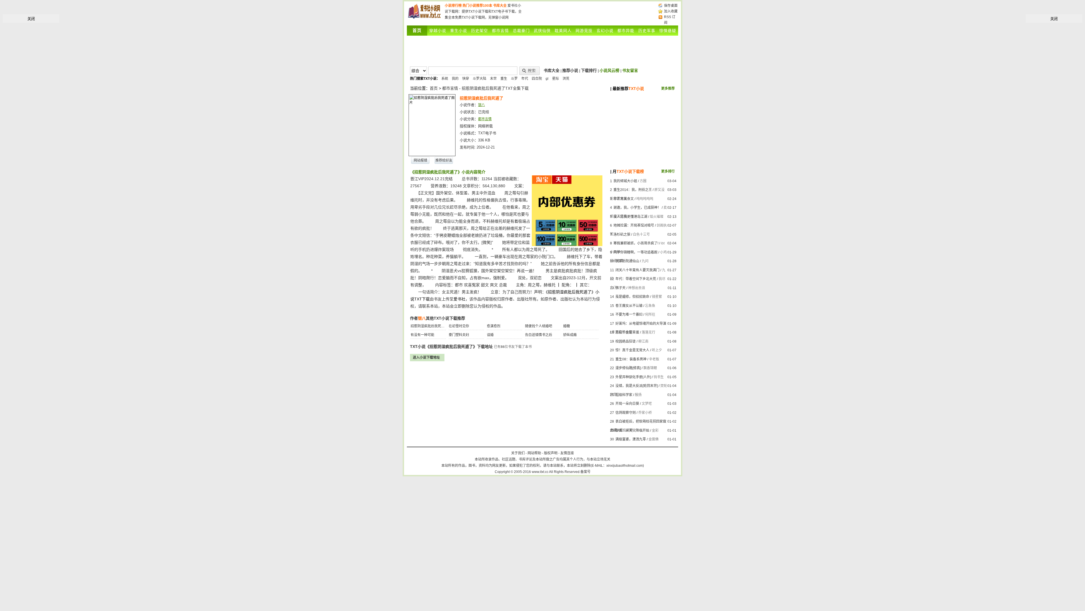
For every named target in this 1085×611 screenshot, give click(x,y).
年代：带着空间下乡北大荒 (635, 279)
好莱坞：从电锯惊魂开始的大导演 (640, 324)
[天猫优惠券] (567, 244)
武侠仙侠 (542, 30)
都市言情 (500, 30)
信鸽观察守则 (625, 413)
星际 (555, 79)
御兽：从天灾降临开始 (632, 431)
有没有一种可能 (422, 335)
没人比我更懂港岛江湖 (630, 217)
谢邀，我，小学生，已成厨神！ (637, 208)
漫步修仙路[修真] (628, 368)
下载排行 (589, 70)
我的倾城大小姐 (625, 181)
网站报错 (420, 160)
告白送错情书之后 (538, 335)
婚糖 (566, 326)
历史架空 (479, 30)
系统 (444, 79)
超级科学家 (623, 395)
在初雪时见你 (459, 326)
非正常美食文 (623, 199)
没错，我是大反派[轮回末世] (636, 386)
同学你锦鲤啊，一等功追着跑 (635, 252)
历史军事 (646, 30)
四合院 (537, 79)
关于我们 (518, 453)
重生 (503, 79)
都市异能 (625, 30)
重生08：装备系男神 (630, 359)
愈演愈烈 (493, 326)
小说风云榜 (609, 70)
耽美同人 (563, 30)
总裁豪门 (521, 30)
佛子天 (620, 288)
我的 (455, 79)
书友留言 (630, 70)
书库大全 (500, 6)
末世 (493, 79)
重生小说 (458, 30)
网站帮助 (534, 453)
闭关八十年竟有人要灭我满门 (637, 270)
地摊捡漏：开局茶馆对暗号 (633, 225)
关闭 (31, 19)
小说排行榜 (453, 6)
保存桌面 (671, 6)
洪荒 (566, 79)
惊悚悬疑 (667, 30)
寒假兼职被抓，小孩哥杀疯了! (635, 243)
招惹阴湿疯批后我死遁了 (429, 326)
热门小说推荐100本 (477, 6)
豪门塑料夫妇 (459, 335)
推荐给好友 (443, 160)
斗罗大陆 (479, 79)
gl (547, 79)
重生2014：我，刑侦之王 (632, 190)
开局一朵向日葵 (627, 404)
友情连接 (567, 453)
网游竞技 (584, 30)
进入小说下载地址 (426, 358)
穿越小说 (437, 30)
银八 (481, 105)
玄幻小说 (604, 30)
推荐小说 (570, 70)
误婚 (490, 335)
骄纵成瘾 (570, 335)
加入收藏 (671, 11)
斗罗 (514, 79)
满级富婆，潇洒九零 (630, 439)
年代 (524, 79)
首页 (434, 88)
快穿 (465, 79)
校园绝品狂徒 (625, 341)
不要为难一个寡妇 (629, 315)
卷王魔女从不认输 (629, 306)
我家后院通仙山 (627, 261)
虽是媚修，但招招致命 (632, 297)
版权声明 (550, 453)
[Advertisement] (590, 11)
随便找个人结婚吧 (538, 326)
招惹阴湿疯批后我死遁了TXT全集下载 (495, 88)
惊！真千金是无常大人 (632, 350)
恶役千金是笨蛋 (627, 332)
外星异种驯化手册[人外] (633, 377)
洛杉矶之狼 (621, 234)
